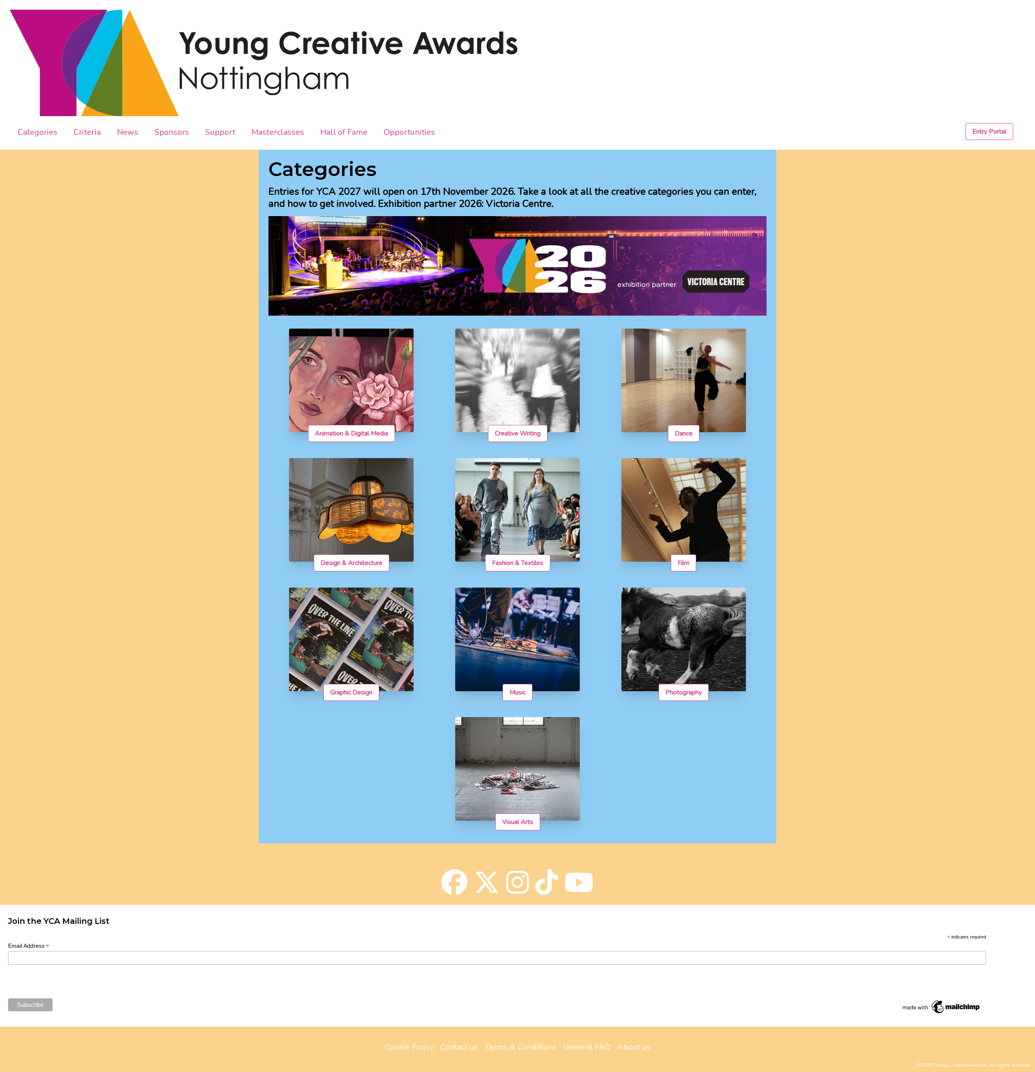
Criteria (87, 132)
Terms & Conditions (521, 1047)
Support (220, 132)
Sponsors (171, 132)
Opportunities (409, 132)
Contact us (459, 1047)
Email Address (28, 946)
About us (634, 1047)
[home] (94, 63)
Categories (37, 132)
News (127, 132)
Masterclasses (277, 132)
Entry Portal (989, 131)
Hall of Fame (344, 132)
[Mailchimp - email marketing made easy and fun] (941, 1006)
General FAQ (587, 1047)
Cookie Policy (409, 1047)
